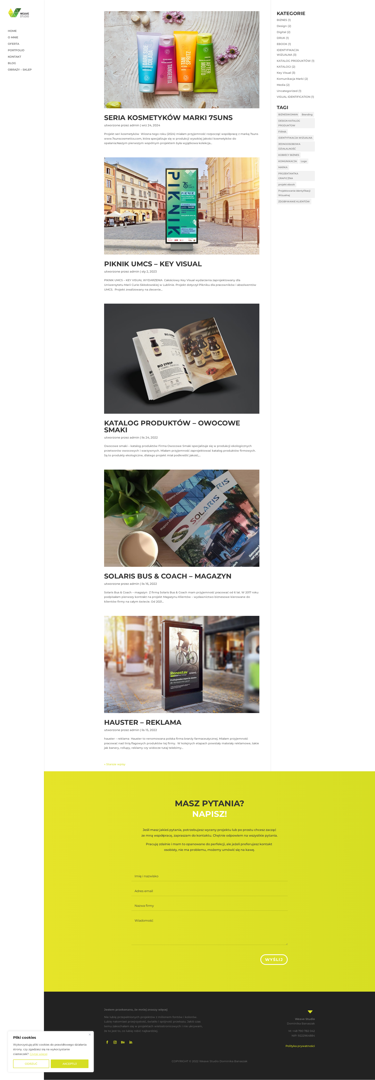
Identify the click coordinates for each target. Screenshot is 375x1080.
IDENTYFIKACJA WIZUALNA (295, 137)
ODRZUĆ (31, 1064)
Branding (307, 114)
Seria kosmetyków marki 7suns (168, 117)
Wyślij (274, 959)
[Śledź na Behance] (123, 1042)
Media (281, 85)
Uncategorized (287, 91)
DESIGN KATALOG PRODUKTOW (289, 123)
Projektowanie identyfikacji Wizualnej (294, 193)
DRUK (281, 38)
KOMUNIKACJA (287, 161)
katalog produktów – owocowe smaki (172, 426)
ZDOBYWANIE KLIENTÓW (294, 201)
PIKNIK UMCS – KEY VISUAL (153, 264)
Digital (281, 32)
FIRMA (282, 131)
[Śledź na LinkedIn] (131, 1042)
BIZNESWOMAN (288, 114)
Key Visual (284, 72)
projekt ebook (286, 184)
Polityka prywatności (300, 1046)
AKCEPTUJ (69, 1064)
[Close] (89, 1034)
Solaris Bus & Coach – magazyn (167, 576)
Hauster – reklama (142, 722)
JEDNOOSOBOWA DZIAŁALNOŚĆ (289, 146)
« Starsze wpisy (114, 764)
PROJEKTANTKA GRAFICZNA (288, 176)
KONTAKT (14, 56)
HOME (12, 31)
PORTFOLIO (16, 50)
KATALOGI (284, 66)
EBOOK (282, 44)
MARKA (283, 167)
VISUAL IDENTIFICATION (293, 97)
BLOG (12, 63)
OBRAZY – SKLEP (20, 69)
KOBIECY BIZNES (288, 154)
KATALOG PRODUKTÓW (294, 61)
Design (282, 26)
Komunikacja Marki (290, 79)
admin (134, 125)
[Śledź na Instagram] (115, 1042)
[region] (51, 1051)
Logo (304, 161)
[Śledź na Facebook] (107, 1042)
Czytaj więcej (38, 1054)
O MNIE (13, 37)
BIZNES (282, 20)
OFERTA (13, 44)
